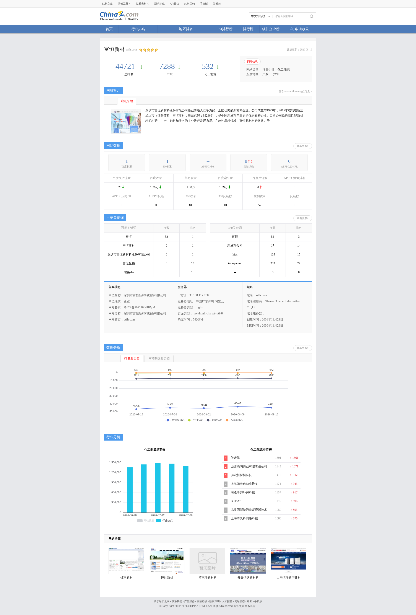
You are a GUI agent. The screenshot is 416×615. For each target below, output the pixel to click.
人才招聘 (227, 601)
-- (208, 161)
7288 (167, 66)
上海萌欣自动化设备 (244, 483)
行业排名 (138, 29)
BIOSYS (236, 501)
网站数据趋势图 (159, 358)
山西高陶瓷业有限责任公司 (249, 466)
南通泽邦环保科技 (243, 492)
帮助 (249, 601)
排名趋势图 (132, 358)
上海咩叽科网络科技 (244, 518)
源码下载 (159, 3)
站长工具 (123, 3)
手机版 (258, 601)
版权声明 (214, 601)
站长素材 (141, 3)
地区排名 (186, 29)
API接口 (174, 3)
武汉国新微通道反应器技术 (249, 509)
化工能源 (210, 74)
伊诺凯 (235, 457)
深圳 (276, 74)
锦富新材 (126, 577)
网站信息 (252, 61)
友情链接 (202, 601)
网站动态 (239, 601)
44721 (126, 66)
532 (208, 66)
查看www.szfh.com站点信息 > (295, 91)
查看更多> (303, 146)
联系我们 (177, 601)
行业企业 (268, 69)
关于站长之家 (161, 601)
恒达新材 (167, 577)
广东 (170, 74)
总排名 (128, 74)
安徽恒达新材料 (248, 577)
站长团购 (189, 3)
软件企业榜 (271, 29)
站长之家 (107, 3)
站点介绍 (127, 101)
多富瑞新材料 (207, 577)
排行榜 (248, 29)
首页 (109, 29)
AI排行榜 (225, 29)
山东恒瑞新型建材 (288, 577)
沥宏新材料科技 (241, 475)
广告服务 (189, 601)
